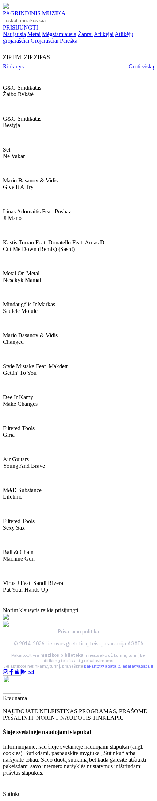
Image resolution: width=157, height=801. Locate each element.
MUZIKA (54, 13)
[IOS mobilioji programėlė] (17, 672)
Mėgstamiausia (59, 34)
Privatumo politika (78, 631)
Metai (34, 34)
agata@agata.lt (137, 666)
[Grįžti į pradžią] (6, 7)
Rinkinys (13, 66)
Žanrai (85, 34)
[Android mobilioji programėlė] (23, 672)
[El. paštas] (31, 672)
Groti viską (141, 66)
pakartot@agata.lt (102, 666)
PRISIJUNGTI (20, 27)
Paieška (68, 41)
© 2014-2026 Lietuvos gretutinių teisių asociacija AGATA (78, 643)
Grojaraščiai (44, 41)
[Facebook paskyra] (11, 672)
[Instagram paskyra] (5, 672)
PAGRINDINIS (22, 13)
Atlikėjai (104, 34)
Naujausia (14, 34)
